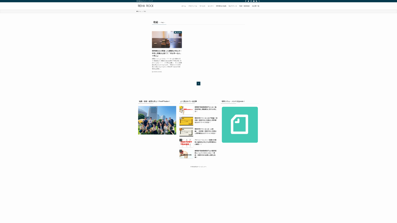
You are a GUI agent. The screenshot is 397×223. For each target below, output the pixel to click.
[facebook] (245, 1)
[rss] (256, 1)
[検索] (259, 1)
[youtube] (253, 1)
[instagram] (251, 1)
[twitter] (248, 1)
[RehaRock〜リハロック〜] (145, 6)
